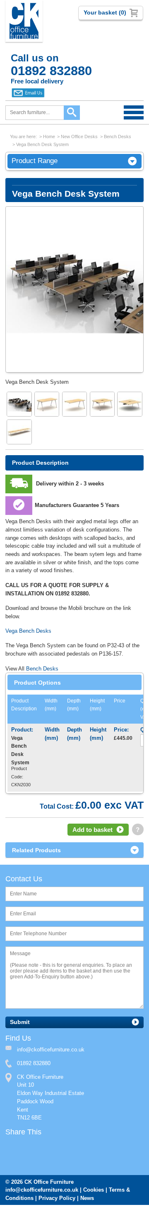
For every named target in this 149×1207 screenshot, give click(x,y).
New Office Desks (79, 136)
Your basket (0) (105, 12)
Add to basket (92, 829)
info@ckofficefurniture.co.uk (41, 1190)
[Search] (72, 112)
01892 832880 (33, 1063)
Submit (20, 1022)
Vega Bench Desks (28, 631)
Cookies (93, 1190)
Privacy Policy (56, 1198)
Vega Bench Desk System (42, 144)
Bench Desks (117, 136)
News (87, 1198)
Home (49, 136)
